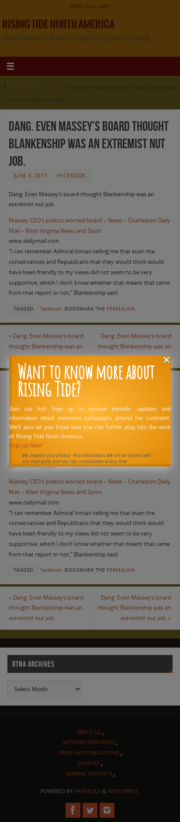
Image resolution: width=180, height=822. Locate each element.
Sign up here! (26, 445)
